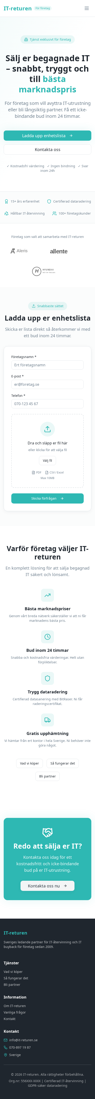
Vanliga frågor (15, 1012)
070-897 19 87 (20, 1047)
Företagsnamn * (23, 357)
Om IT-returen (15, 1006)
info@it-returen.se (23, 1040)
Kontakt (9, 1019)
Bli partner (47, 776)
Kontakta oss (47, 149)
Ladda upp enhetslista (43, 135)
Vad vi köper (29, 763)
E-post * (17, 376)
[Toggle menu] (86, 8)
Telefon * (18, 395)
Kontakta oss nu (44, 886)
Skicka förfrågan (43, 498)
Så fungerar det (62, 763)
